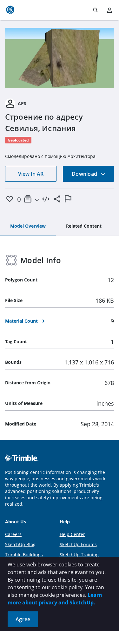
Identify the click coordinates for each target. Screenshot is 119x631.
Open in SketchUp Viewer (59, 57)
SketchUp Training (79, 555)
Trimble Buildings (24, 555)
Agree (23, 619)
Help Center (72, 534)
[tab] (28, 226)
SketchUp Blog (20, 544)
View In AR (30, 173)
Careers (13, 534)
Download (85, 173)
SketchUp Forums (78, 544)
